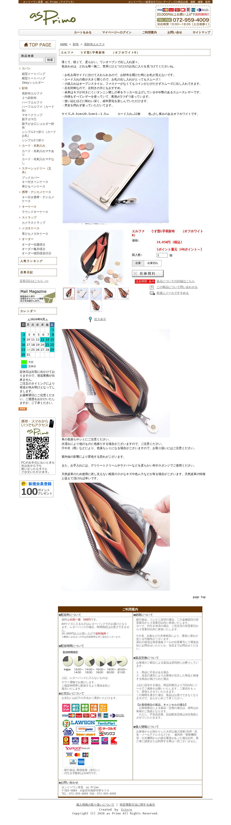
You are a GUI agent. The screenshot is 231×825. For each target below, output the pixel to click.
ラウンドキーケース (35, 212)
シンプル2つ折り (33, 140)
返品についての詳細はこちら (176, 281)
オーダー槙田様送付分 (36, 253)
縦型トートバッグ (33, 73)
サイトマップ (201, 32)
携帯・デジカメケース (36, 192)
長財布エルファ (32, 93)
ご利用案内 (149, 32)
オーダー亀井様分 (33, 249)
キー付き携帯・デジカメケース (38, 199)
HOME (63, 44)
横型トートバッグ (33, 78)
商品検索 (27, 55)
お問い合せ (174, 32)
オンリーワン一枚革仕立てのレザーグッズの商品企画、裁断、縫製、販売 (169, 1)
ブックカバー (30, 177)
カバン (26, 68)
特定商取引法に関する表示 (137, 804)
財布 (25, 88)
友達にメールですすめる (173, 293)
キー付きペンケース (35, 182)
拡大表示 (100, 319)
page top (199, 597)
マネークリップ (32, 115)
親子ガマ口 (29, 119)
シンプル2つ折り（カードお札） (39, 133)
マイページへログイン (117, 32)
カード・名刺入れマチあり (38, 153)
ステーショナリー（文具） (36, 170)
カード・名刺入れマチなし (38, 161)
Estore (126, 809)
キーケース (29, 206)
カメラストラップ (33, 222)
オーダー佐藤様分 (33, 244)
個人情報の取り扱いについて (95, 804)
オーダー (28, 239)
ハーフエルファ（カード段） (38, 108)
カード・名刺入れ (33, 145)
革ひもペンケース (33, 186)
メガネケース (30, 228)
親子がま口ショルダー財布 (38, 125)
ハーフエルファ (32, 102)
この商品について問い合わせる (177, 287)
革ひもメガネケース (35, 233)
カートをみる (83, 32)
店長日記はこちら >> (34, 281)
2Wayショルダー (33, 82)
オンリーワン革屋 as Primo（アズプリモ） (49, 1)
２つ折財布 (29, 98)
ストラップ (29, 217)
